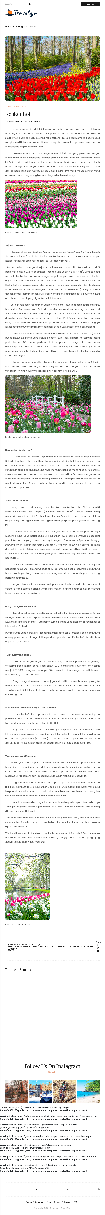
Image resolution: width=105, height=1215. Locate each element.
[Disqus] (52, 1013)
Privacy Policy (53, 1202)
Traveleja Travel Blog (61, 1208)
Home (10, 26)
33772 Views (33, 121)
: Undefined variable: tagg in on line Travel (50, 947)
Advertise (67, 1202)
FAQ (76, 1202)
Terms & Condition (35, 1202)
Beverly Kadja (14, 121)
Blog (20, 26)
